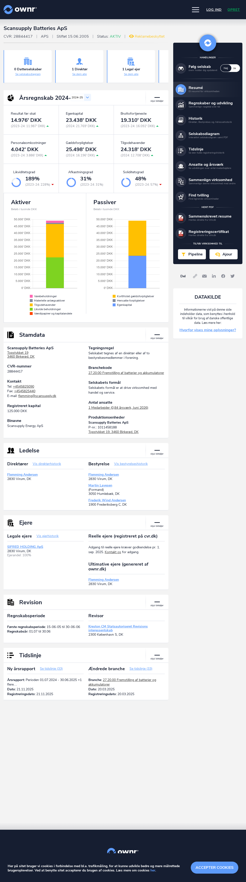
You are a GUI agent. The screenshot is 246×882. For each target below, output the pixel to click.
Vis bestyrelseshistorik (131, 464)
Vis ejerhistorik (48, 536)
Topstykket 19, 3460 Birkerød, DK (113, 432)
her (152, 870)
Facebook (223, 276)
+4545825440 (24, 391)
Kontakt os (113, 552)
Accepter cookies (215, 867)
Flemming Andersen (22, 474)
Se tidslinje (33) (51, 668)
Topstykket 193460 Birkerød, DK (21, 354)
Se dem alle (79, 74)
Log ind (214, 9)
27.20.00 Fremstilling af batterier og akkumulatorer (126, 373)
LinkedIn (213, 276)
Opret (234, 9)
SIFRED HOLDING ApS (25, 547)
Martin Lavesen (100, 485)
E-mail (204, 276)
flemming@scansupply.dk (37, 396)
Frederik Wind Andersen (107, 500)
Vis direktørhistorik (47, 464)
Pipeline (195, 254)
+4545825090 (23, 386)
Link (195, 276)
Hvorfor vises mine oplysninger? (207, 330)
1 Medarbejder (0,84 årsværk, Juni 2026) (118, 407)
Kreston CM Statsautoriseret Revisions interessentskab (118, 628)
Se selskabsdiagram (28, 74)
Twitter (232, 276)
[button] (195, 9)
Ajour (227, 254)
